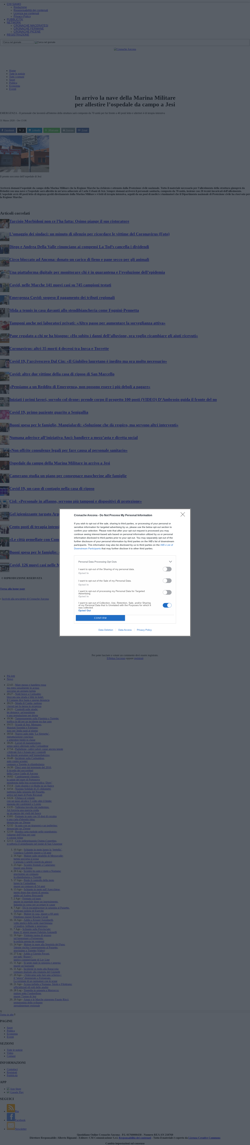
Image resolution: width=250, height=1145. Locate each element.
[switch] (167, 569)
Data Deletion (105, 629)
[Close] (184, 515)
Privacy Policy (144, 629)
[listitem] (125, 561)
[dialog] (125, 572)
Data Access (125, 629)
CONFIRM (100, 618)
